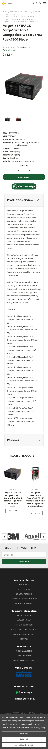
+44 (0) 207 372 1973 (24, 686)
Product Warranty (24, 603)
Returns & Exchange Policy (24, 598)
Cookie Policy (24, 620)
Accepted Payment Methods (24, 629)
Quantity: (24, 165)
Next (45, 477)
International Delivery (24, 634)
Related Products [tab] (22, 455)
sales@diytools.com (24, 698)
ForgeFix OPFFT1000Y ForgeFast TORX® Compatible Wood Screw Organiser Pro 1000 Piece (35, 499)
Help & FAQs (24, 584)
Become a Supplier (24, 651)
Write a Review (9, 50)
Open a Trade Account (24, 660)
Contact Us (24, 589)
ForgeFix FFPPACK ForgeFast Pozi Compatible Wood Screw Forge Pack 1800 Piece (12, 498)
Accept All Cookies (24, 745)
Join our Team (24, 655)
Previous (3, 477)
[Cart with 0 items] (40, 3)
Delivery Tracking (24, 594)
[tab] (24, 200)
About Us (24, 639)
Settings (24, 733)
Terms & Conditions (24, 625)
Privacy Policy (24, 615)
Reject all (24, 739)
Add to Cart (12, 511)
